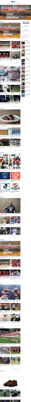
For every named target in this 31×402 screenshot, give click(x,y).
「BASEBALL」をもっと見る (16, 237)
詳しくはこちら (22, 27)
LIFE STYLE (2, 370)
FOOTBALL (1, 152)
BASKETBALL (27, 37)
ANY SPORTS (2, 327)
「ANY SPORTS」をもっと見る (16, 368)
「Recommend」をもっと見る (16, 150)
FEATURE (1, 21)
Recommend (2, 108)
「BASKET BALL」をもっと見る (16, 281)
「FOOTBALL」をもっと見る (16, 194)
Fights (1, 283)
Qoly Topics (2, 65)
